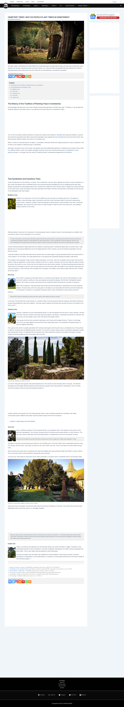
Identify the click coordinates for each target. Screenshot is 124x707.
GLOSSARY (40, 2)
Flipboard (84, 694)
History (36, 5)
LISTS (27, 2)
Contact (62, 687)
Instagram (63, 694)
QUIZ (33, 2)
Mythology (45, 5)
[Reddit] (19, 76)
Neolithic (69, 152)
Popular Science (82, 5)
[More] (29, 76)
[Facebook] (9, 76)
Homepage (62, 680)
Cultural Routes (69, 5)
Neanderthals (62, 137)
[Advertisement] (46, 122)
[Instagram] (16, 76)
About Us (62, 682)
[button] (19, 6)
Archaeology (26, 5)
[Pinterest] (23, 76)
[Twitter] (13, 76)
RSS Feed (73, 694)
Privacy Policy (62, 684)
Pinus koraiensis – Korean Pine (17, 570)
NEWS (12, 2)
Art (60, 5)
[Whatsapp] (26, 76)
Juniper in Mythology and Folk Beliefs (22, 421)
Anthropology (15, 5)
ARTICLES (20, 2)
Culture (54, 5)
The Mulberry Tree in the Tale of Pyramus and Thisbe (22, 569)
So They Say (13, 575)
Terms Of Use (62, 686)
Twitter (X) (52, 694)
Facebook (42, 694)
